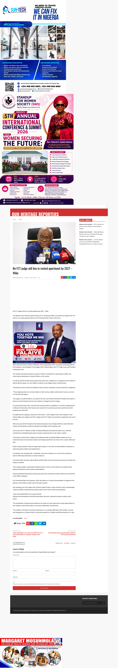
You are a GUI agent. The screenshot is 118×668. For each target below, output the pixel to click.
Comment (16, 555)
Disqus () (73, 543)
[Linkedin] (74, 277)
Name (15, 570)
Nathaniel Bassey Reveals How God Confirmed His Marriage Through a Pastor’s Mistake (91, 234)
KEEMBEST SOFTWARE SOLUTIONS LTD (56, 610)
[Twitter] (71, 277)
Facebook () (67, 543)
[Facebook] (65, 277)
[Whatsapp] (68, 277)
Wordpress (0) (59, 543)
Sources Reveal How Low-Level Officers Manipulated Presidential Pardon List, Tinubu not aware (91, 242)
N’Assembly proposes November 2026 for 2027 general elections (62, 533)
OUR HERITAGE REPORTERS (35, 214)
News (25, 518)
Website (15, 577)
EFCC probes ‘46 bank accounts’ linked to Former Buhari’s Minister (91, 226)
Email (47, 570)
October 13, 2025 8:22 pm (31, 277)
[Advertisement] (44, 293)
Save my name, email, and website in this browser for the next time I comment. (36, 584)
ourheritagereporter (18, 277)
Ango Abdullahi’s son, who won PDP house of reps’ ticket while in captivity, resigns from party (28, 534)
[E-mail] (62, 277)
